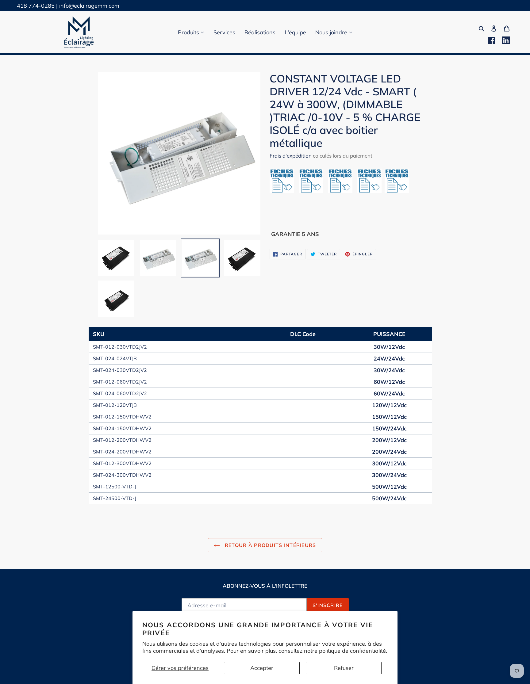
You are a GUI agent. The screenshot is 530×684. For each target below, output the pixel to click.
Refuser (344, 667)
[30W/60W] (284, 191)
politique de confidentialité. (353, 650)
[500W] (397, 191)
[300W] (369, 191)
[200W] (342, 191)
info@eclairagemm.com (89, 5)
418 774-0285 (36, 5)
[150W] (313, 191)
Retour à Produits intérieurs (269, 545)
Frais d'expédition (291, 155)
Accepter (261, 667)
